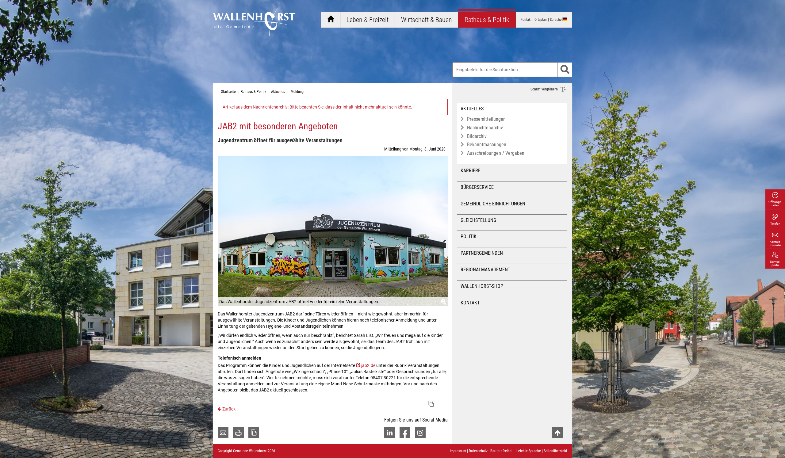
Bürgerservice (477, 187)
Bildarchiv (477, 136)
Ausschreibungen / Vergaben (495, 153)
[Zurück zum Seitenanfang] (557, 432)
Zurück (228, 408)
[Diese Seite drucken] (238, 432)
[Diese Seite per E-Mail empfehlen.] (223, 432)
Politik (469, 236)
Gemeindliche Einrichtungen (493, 204)
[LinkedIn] (389, 432)
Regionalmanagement (485, 270)
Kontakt (470, 303)
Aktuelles (472, 109)
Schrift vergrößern (544, 89)
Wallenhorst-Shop (482, 286)
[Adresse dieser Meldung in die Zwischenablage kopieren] (431, 403)
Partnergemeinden (482, 253)
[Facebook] (405, 432)
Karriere (471, 171)
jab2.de (368, 365)
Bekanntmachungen (486, 144)
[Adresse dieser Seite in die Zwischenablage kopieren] (253, 432)
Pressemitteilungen (486, 119)
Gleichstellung (478, 220)
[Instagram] (420, 432)
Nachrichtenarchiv (485, 128)
